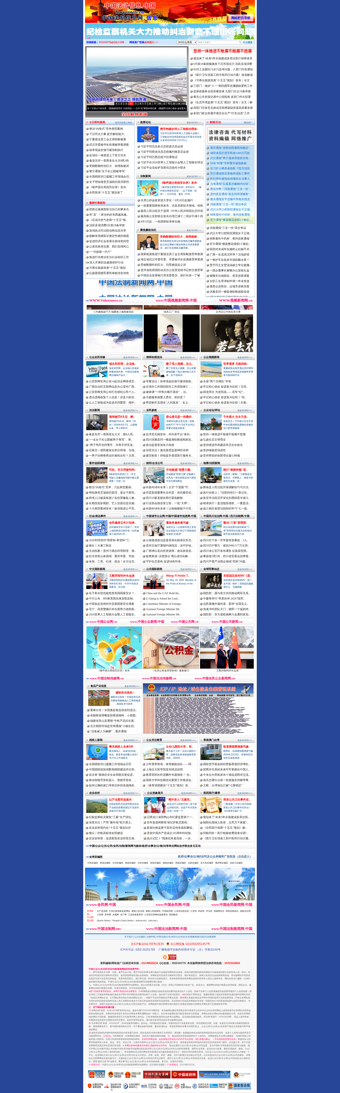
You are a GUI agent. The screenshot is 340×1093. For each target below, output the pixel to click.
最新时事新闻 (97, 202)
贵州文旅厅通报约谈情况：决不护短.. (169, 545)
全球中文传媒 (114, 10)
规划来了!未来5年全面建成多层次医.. (226, 817)
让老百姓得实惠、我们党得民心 (109, 246)
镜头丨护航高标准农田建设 (106, 833)
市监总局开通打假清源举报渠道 (229, 272)
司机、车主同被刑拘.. (122, 469)
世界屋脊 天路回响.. (235, 363)
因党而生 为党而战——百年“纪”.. (224, 391)
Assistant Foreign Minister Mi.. (163, 609)
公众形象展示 (155, 792)
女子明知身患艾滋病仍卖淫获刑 (109, 181)
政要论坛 (145, 122)
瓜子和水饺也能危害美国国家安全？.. (112, 593)
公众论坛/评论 (211, 410)
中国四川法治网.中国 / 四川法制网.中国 (226, 515)
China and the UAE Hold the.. (163, 593)
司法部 (209, 911)
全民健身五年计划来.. (122, 522)
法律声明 (151, 937)
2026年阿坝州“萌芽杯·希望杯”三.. (110, 540)
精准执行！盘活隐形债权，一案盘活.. (226, 503)
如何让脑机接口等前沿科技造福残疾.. (112, 785)
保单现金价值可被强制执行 (106, 149)
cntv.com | (153, 920)
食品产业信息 (98, 685)
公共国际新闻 (154, 568)
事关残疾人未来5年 (121, 746)
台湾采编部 (117, 863)
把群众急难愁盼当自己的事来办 (109, 209)
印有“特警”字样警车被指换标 (228, 163)
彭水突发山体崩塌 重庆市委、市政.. (112, 556)
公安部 (193, 911)
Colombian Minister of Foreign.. (164, 603)
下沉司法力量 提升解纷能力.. (107, 134)
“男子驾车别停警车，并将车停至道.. (111, 444)
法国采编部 (193, 863)
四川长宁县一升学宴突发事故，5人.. (225, 540)
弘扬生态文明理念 (214, 439)
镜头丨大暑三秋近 (100, 545)
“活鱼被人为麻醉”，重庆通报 (108, 731)
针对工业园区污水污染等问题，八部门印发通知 (223, 69)
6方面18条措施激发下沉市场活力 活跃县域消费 (222, 63)
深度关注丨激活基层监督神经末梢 (167, 450)
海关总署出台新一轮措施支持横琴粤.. (226, 780)
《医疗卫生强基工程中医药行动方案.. (226, 838)
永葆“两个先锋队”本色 (217, 381)
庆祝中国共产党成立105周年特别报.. (169, 833)
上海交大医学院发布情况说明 (164, 769)
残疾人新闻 (96, 739)
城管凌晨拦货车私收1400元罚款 (230, 152)
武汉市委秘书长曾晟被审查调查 (109, 144)
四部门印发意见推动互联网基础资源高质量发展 (223, 107)
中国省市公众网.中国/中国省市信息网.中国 (171, 515)
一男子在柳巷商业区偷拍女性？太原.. (112, 455)
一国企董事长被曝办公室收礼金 (229, 235)
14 (178, 103)
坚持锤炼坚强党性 (214, 450)
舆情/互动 (215, 122)
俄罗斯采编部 (221, 863)
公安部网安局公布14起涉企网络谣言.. (112, 381)
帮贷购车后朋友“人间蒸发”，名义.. (167, 402)
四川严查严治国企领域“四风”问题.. (225, 561)
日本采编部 (143, 863)
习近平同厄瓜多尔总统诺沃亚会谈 (162, 146)
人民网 (100, 914)
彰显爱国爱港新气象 (236, 746)
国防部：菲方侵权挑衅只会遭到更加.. (226, 614)
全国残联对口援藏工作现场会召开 (110, 764)
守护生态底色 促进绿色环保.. (164, 561)
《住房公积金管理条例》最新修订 (100, 670)
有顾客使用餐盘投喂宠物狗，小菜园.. (113, 715)
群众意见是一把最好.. (179, 416)
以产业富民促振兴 (120, 799)
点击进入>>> (151, 42)
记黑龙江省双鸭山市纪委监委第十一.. (170, 817)
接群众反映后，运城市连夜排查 (229, 251)
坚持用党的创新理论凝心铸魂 (221, 455)
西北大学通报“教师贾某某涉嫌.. (229, 288)
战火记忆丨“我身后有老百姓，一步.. (169, 838)
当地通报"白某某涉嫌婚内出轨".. (230, 183)
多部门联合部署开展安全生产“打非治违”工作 (221, 113)
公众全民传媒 (97, 357)
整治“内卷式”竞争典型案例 (106, 128)
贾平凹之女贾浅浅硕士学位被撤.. (230, 230)
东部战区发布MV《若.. (237, 575)
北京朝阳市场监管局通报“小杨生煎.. (112, 726)
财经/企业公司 (154, 462)
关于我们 (128, 937)
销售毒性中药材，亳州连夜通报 (230, 214)
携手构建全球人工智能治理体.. (179, 128)
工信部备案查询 (135, 914)
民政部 (201, 911)
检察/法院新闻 (211, 462)
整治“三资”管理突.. (235, 522)
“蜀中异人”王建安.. (179, 799)
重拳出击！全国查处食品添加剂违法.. (113, 710)
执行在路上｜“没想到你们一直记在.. (225, 492)
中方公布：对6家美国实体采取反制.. (111, 598)
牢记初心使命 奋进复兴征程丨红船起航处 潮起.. (182, 108)
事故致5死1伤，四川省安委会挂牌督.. (226, 556)
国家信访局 (245, 911)
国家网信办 (219, 911)
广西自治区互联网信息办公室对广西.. (112, 386)
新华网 (108, 914)
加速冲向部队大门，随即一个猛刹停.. (226, 609)
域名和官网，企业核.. (122, 363)
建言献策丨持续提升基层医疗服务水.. (169, 455)
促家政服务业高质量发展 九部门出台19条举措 (222, 91)
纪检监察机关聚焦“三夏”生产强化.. (110, 817)
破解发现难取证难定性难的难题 (109, 235)
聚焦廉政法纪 (148, 229)
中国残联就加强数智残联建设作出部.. (112, 769)
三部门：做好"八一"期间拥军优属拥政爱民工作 (223, 85)
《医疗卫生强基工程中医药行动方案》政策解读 (223, 74)
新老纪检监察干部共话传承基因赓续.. (170, 827)
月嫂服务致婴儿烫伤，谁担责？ (166, 397)
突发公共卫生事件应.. (236, 799)
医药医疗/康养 (211, 792)
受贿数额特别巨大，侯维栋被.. (179, 236)
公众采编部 (139, 937)
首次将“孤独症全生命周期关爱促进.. (111, 774)
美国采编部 (130, 863)
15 (183, 103)
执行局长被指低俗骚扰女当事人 (230, 178)
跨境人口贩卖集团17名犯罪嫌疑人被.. (112, 497)
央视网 (115, 914)
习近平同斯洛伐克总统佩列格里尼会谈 (165, 151)
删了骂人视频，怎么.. (179, 363)
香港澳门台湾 (211, 739)
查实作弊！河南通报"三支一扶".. (230, 188)
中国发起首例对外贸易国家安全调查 (111, 603)
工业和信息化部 (181, 911)
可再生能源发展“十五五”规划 (107, 267)
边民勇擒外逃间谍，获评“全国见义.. (225, 603)
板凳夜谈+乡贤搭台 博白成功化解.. (167, 556)
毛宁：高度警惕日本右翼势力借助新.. (112, 609)
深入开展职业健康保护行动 (106, 262)
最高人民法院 (138, 911)
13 (174, 103)
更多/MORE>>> (194, 122)
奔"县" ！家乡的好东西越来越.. (108, 214)
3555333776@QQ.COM (111, 42)
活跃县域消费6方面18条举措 (107, 225)
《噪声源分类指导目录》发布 (107, 187)
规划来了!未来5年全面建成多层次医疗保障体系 (222, 58)
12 (169, 103)
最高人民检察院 (153, 911)
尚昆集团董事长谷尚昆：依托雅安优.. (169, 492)
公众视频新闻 (211, 357)
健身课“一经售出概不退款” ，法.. (166, 391)
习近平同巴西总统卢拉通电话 (159, 157)
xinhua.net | (141, 920)
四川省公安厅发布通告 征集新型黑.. (225, 550)
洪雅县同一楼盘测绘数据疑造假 (229, 256)
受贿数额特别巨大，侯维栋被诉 (109, 165)
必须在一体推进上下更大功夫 (107, 155)
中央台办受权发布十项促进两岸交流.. (226, 774)
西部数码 (173, 914)
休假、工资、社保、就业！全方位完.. (112, 561)
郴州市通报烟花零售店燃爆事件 (229, 294)
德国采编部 (168, 863)
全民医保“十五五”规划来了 (106, 192)
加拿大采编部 (236, 863)
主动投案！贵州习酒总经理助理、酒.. (112, 550)
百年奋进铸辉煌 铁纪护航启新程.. (168, 822)
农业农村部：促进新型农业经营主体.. (112, 838)
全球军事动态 (211, 568)
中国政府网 (167, 911)
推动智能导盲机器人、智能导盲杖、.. (112, 780)
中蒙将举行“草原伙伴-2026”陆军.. (224, 598)
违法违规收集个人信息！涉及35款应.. (112, 397)
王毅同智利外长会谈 (122, 575)
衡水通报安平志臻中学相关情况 (230, 199)
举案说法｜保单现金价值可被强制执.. (169, 381)
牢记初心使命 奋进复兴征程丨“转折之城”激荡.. (132, 108)
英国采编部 (155, 863)
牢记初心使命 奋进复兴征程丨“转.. (224, 397)
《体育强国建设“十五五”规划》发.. (167, 785)
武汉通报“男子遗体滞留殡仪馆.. (230, 158)
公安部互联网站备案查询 (156, 914)
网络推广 (248, 122)
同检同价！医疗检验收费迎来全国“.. (225, 833)
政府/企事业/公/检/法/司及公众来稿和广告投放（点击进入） (215, 856)
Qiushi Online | (104, 920)
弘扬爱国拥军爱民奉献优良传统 (109, 273)
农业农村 (94, 792)
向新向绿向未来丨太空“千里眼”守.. (167, 487)
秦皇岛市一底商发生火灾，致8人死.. (111, 434)
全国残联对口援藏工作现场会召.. (109, 176)
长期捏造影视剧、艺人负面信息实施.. (112, 503)
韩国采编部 (180, 863)
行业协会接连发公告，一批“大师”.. (167, 503)
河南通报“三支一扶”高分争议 (228, 204)
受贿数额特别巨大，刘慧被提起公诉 (163, 264)
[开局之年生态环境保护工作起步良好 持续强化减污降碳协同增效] (170, 35)
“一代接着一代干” (100, 251)
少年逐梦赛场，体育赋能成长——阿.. (169, 764)
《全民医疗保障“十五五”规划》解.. (225, 827)
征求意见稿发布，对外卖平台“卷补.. (168, 434)
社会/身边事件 (97, 515)
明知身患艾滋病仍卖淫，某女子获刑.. (112, 492)
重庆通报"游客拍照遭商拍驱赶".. (230, 147)
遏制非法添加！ (125, 692)
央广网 (123, 914)
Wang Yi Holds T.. (177, 575)
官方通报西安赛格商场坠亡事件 (230, 173)
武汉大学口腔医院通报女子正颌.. (230, 209)
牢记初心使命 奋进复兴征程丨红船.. (225, 402)
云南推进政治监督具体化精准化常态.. (169, 540)
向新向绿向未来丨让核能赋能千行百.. (169, 508)
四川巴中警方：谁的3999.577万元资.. (226, 545)
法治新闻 (94, 410)
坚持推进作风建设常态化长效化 (223, 444)
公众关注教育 (154, 739)
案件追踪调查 (97, 462)
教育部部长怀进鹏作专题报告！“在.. (168, 774)
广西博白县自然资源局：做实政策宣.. (169, 550)
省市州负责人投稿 (123, 122)
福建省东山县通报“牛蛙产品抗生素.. (112, 720)
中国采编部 (92, 863)
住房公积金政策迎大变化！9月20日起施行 (167, 200)
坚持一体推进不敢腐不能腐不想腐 (222, 51)
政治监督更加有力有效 (160, 444)
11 (164, 103)
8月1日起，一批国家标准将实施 (160, 221)
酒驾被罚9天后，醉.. (122, 416)
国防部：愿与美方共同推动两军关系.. (226, 593)
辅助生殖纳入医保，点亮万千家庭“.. (225, 822)
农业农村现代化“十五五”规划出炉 (110, 827)
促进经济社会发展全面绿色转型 (109, 241)
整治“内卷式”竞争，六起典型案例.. (110, 487)
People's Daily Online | (123, 920)
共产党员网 (102, 911)
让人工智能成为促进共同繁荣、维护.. (112, 402)
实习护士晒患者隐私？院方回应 (230, 168)
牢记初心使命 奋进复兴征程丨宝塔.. (225, 386)
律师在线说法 (154, 357)
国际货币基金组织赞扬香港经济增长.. (226, 764)
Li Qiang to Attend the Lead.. (162, 598)
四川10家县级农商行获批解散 (164, 497)
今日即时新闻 (97, 122)
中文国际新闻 (97, 568)
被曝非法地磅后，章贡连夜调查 (229, 241)
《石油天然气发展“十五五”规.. (108, 219)
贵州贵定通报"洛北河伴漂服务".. (230, 194)
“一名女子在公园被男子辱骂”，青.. (110, 439)
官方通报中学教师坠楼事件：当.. (230, 267)
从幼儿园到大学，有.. (179, 746)
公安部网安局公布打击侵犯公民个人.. (112, 391)
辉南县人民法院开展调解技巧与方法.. (226, 487)
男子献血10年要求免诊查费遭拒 (229, 278)
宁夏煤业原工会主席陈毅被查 (107, 139)
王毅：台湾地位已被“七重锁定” (222, 785)
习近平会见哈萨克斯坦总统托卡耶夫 (163, 167)
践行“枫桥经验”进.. (235, 469)
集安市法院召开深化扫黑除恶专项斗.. (226, 497)
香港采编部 (105, 863)
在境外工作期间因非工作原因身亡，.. (169, 386)
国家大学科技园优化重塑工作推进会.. (169, 780)
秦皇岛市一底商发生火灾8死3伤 (109, 160)
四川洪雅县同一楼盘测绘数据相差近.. (169, 439)
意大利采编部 (206, 863)
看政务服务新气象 (177, 522)
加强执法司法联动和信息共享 (107, 230)
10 (159, 103)
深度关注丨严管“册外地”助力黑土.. (110, 822)
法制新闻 (145, 176)
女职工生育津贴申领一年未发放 (229, 246)
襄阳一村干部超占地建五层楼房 (229, 283)
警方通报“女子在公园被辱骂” (107, 171)
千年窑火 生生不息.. (235, 416)
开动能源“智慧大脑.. (179, 469)
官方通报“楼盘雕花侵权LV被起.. (230, 219)
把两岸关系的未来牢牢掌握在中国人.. (226, 769)
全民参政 (151, 410)
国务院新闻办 (232, 911)
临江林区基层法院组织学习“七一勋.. (225, 508)
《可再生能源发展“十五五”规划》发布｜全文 (221, 80)
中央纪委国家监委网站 (119, 911)
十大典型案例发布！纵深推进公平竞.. (112, 508)
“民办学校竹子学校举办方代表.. (229, 262)
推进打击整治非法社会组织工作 (109, 257)
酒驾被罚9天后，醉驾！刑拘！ (214, 670)
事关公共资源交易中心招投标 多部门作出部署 (222, 96)
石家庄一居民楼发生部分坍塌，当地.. (112, 450)
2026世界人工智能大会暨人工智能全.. (112, 614)
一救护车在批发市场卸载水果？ (229, 225)
